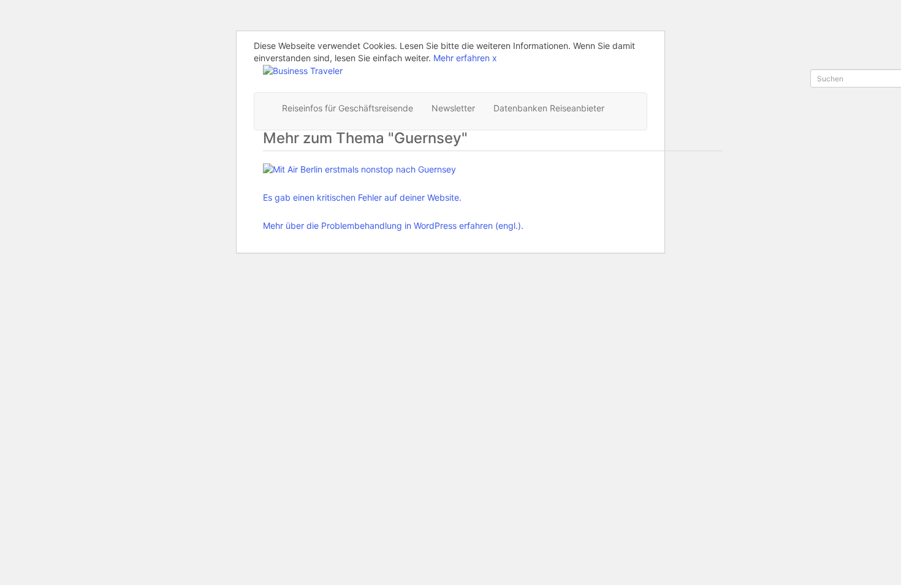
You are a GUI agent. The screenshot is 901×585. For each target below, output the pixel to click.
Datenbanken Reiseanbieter (548, 108)
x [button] (494, 58)
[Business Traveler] (303, 70)
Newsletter (453, 108)
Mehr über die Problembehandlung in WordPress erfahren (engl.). (393, 225)
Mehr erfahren (461, 58)
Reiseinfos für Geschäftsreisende (347, 108)
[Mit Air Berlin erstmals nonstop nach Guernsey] (393, 169)
